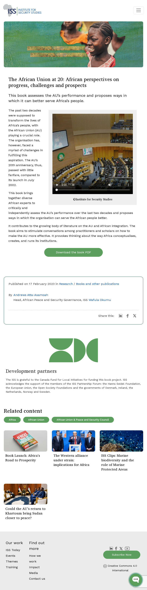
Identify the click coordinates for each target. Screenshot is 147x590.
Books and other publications (97, 284)
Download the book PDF (73, 252)
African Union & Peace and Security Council (83, 419)
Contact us (37, 578)
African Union (36, 419)
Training (12, 567)
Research (66, 284)
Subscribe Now (121, 554)
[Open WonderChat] (135, 580)
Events (10, 555)
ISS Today (13, 550)
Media (33, 573)
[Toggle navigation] (138, 10)
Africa (12, 419)
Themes (12, 561)
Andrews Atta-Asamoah (30, 295)
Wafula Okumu (100, 300)
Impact (34, 567)
